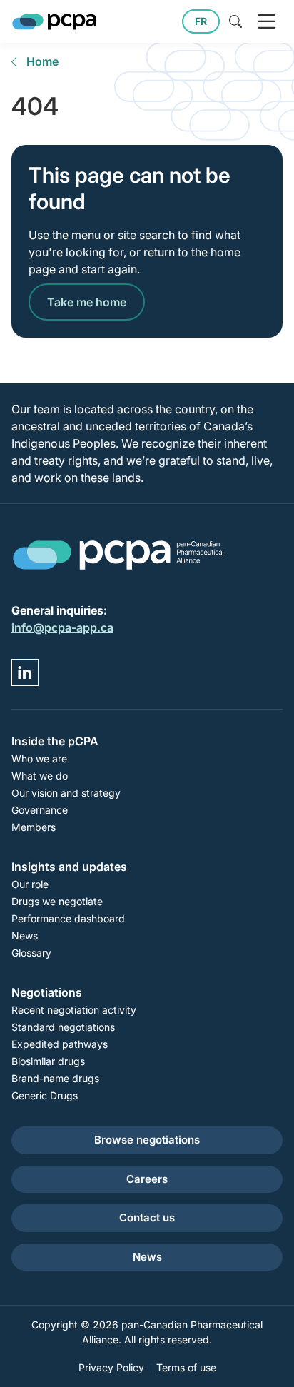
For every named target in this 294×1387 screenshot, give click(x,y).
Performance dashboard (68, 918)
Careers (147, 1179)
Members (33, 827)
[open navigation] (267, 21)
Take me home (86, 302)
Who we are (39, 758)
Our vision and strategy (66, 793)
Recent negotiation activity (73, 1010)
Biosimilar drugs (48, 1061)
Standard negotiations (63, 1027)
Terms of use (186, 1367)
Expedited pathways (59, 1044)
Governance (39, 810)
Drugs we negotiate (57, 901)
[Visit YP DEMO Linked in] (25, 672)
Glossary (31, 953)
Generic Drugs (44, 1095)
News (24, 935)
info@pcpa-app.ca (62, 627)
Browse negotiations (147, 1139)
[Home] (54, 22)
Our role (30, 884)
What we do (39, 776)
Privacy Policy (111, 1367)
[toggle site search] (235, 21)
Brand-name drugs (55, 1078)
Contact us (147, 1217)
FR (201, 21)
